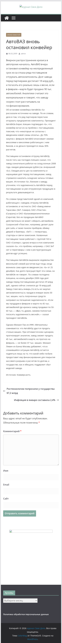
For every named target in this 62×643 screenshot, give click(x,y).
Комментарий (12, 431)
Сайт (6, 498)
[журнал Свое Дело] (6, 18)
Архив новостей (13, 35)
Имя (5, 470)
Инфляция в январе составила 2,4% (34, 400)
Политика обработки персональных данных (26, 614)
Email (6, 484)
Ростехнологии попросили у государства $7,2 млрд (31, 391)
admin (23, 53)
